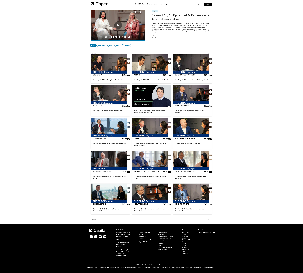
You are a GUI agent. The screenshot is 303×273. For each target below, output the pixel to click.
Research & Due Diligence (165, 247)
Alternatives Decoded (145, 240)
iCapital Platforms (140, 4)
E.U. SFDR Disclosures (146, 267)
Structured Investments (164, 238)
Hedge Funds (161, 234)
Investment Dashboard (122, 242)
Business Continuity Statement (126, 267)
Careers (184, 244)
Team (183, 251)
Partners (184, 247)
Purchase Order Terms (203, 267)
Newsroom (185, 236)
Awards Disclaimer (194, 267)
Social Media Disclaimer (184, 267)
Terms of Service (137, 267)
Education (118, 45)
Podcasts (141, 238)
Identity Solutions (121, 255)
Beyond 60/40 (143, 242)
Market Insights (102, 45)
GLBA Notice (108, 267)
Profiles (111, 45)
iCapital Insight (120, 254)
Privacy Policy (90, 267)
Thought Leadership (144, 232)
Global (184, 234)
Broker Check (211, 267)
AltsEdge (141, 234)
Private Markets (162, 232)
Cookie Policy (168, 267)
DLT (117, 248)
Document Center (121, 244)
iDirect (159, 245)
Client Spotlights (186, 240)
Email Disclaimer (174, 267)
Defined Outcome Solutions (165, 236)
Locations (184, 253)
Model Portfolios (162, 249)
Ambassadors (186, 242)
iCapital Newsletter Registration (207, 232)
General (93, 45)
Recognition (185, 249)
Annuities (160, 244)
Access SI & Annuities (122, 236)
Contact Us (185, 245)
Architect (118, 246)
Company (166, 4)
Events (184, 238)
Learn (155, 4)
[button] (199, 4)
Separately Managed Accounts (166, 240)
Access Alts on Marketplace (123, 232)
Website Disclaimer (115, 267)
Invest (160, 4)
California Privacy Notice (99, 267)
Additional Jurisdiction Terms (158, 267)
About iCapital (186, 232)
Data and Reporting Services (124, 250)
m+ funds (160, 242)
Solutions (149, 4)
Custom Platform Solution (123, 234)
